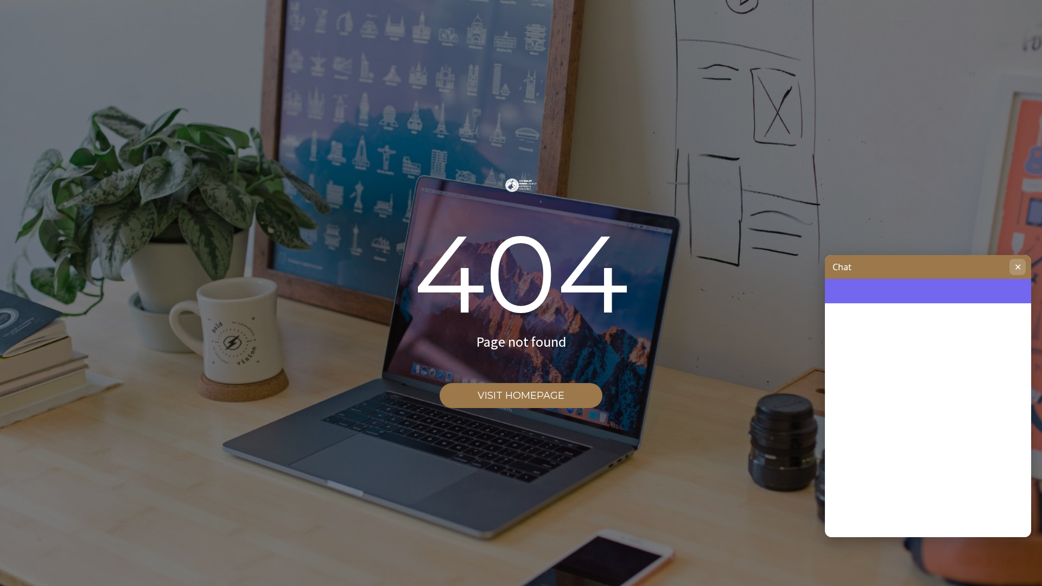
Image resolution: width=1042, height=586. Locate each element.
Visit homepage (521, 396)
